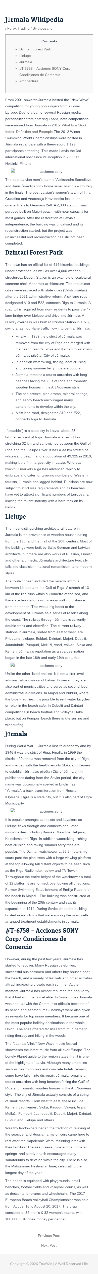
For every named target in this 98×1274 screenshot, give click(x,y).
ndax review (44, 870)
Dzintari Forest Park (35, 49)
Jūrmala (25, 62)
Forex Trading (18, 28)
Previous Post (49, 1236)
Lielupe (25, 56)
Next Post (49, 1245)
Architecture (28, 81)
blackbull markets (19, 469)
